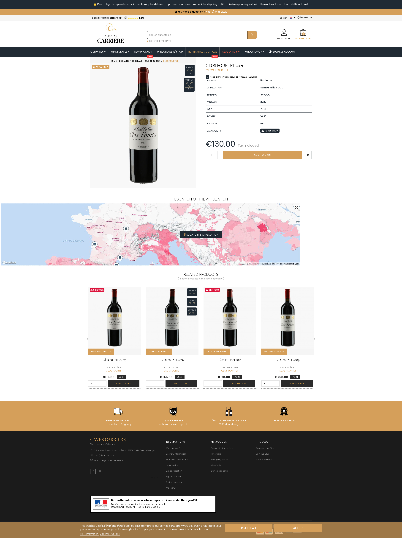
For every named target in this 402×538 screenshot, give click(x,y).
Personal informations (222, 448)
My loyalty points (219, 459)
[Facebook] (92, 471)
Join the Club (262, 453)
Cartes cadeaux (219, 470)
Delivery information (176, 453)
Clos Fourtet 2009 (288, 360)
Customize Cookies (110, 533)
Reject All (248, 528)
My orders (216, 453)
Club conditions (264, 459)
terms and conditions (177, 459)
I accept (298, 528)
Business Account (175, 482)
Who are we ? (173, 448)
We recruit (171, 487)
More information (89, 533)
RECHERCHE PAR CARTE (159, 40)
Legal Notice (172, 465)
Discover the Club (265, 448)
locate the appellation (202, 235)
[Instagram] (99, 471)
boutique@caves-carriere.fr (108, 460)
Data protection (174, 470)
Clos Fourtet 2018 (172, 360)
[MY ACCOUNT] (284, 31)
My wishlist (216, 465)
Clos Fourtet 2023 (114, 360)
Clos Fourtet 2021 (229, 360)
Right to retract (173, 476)
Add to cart (263, 155)
